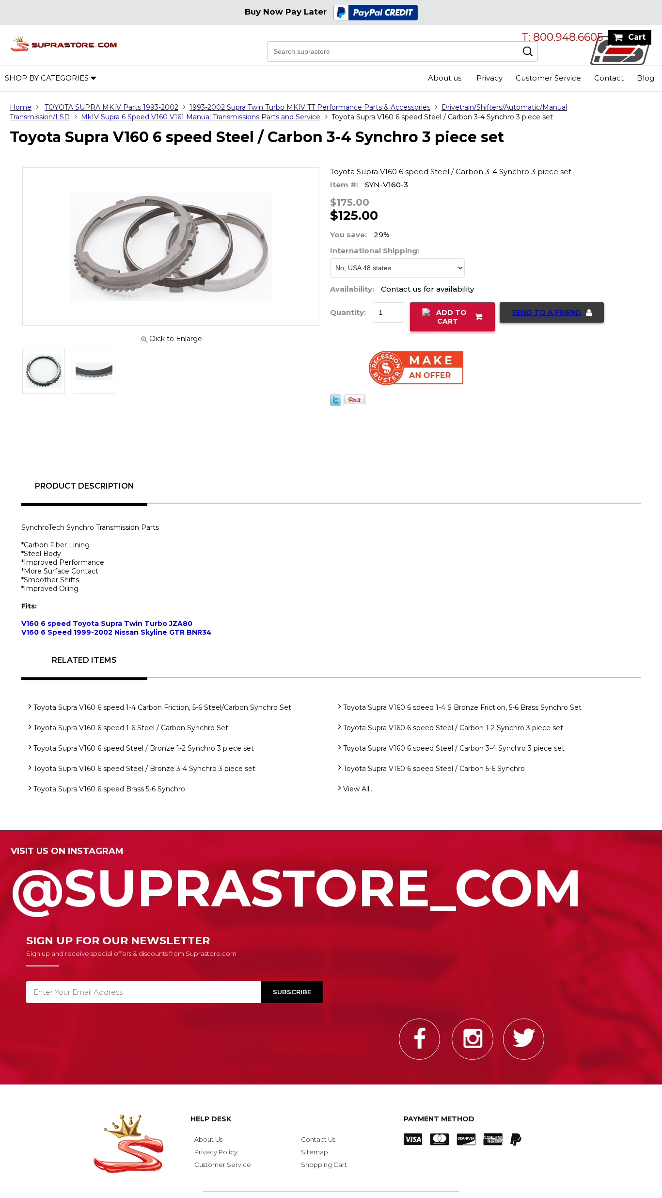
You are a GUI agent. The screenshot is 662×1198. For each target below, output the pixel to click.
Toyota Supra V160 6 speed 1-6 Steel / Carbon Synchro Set (130, 727)
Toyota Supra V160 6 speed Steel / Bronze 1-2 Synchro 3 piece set (143, 748)
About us (444, 77)
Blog (645, 77)
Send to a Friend (547, 312)
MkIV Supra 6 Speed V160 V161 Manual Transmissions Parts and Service (200, 117)
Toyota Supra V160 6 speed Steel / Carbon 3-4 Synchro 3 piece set (454, 748)
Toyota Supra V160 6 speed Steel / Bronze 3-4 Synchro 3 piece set (144, 768)
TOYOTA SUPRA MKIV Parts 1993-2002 (111, 107)
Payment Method (439, 1119)
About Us (208, 1139)
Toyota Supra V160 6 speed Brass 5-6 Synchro (109, 789)
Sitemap (314, 1152)
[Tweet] (335, 409)
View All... (358, 789)
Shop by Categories (47, 77)
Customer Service (548, 77)
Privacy (489, 77)
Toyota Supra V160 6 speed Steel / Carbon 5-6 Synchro (434, 768)
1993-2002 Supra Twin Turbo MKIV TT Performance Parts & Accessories (309, 107)
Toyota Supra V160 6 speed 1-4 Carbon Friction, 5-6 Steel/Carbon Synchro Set (162, 707)
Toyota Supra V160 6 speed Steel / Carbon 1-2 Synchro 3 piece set (453, 727)
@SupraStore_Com (296, 882)
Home (21, 107)
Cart (637, 37)
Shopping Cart (324, 1164)
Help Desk (210, 1119)
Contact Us (318, 1139)
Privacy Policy (215, 1152)
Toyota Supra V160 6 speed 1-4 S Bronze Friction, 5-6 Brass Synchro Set (462, 707)
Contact (609, 77)
